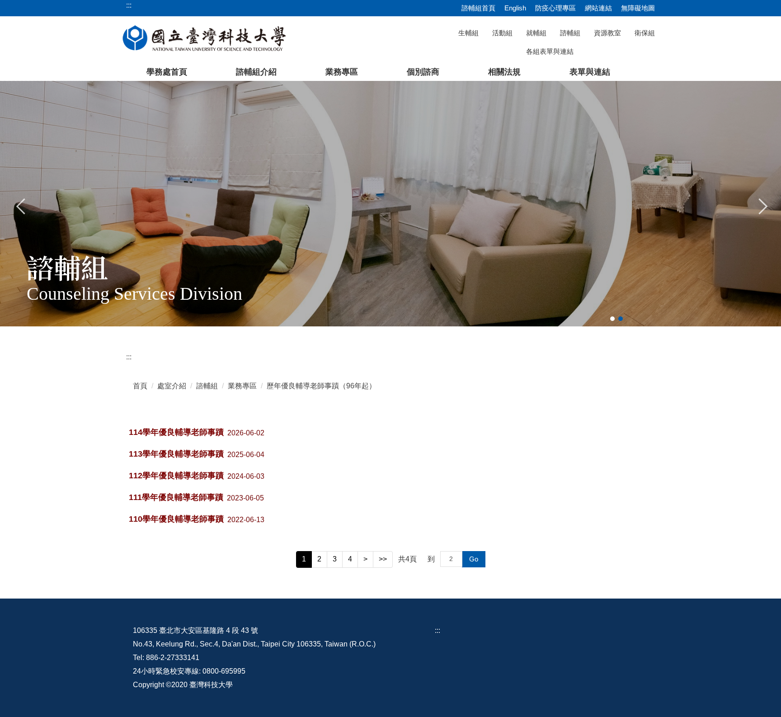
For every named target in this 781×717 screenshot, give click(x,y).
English (515, 8)
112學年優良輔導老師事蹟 (176, 475)
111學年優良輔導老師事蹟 (176, 497)
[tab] (612, 319)
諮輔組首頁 (478, 8)
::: (129, 357)
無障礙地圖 (638, 8)
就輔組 (536, 33)
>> (383, 559)
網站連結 (598, 8)
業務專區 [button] (341, 71)
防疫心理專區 (555, 8)
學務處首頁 (166, 71)
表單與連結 (589, 71)
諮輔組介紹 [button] (256, 71)
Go (473, 559)
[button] (21, 205)
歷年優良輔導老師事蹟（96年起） (321, 386)
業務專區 (242, 386)
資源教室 (607, 33)
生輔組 (468, 33)
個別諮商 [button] (423, 71)
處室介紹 (171, 386)
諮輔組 (570, 33)
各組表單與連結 (550, 51)
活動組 (502, 33)
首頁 (140, 386)
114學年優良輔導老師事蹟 (176, 432)
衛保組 (645, 33)
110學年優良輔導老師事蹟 (176, 519)
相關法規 (504, 71)
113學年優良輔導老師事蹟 (176, 453)
